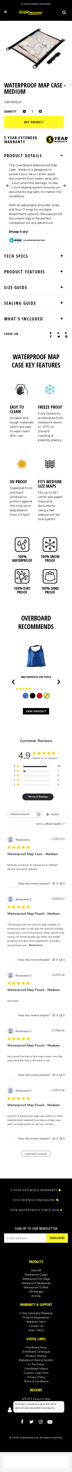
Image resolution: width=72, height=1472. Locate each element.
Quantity (10, 111)
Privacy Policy (36, 1377)
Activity (36, 1296)
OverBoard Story (36, 1347)
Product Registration (36, 1317)
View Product (36, 711)
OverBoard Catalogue (36, 1351)
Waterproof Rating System (36, 1360)
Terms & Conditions (36, 1381)
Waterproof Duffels (36, 1287)
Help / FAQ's (36, 1330)
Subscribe (57, 1238)
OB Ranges (36, 1291)
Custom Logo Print (36, 1373)
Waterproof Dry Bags (36, 1279)
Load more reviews (36, 1154)
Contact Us (36, 1326)
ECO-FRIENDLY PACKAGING (34, 1200)
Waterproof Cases (36, 1274)
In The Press (36, 1364)
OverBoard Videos (36, 1368)
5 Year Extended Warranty (36, 1313)
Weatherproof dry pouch (36, 677)
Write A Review (38, 796)
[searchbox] (21, 814)
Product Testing (36, 1356)
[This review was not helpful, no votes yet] (60, 884)
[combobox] (50, 824)
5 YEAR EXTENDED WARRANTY (34, 1190)
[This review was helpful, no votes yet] (54, 884)
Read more (35, 945)
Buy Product (34, 122)
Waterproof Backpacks (36, 1283)
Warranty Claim (36, 1321)
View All (36, 1270)
